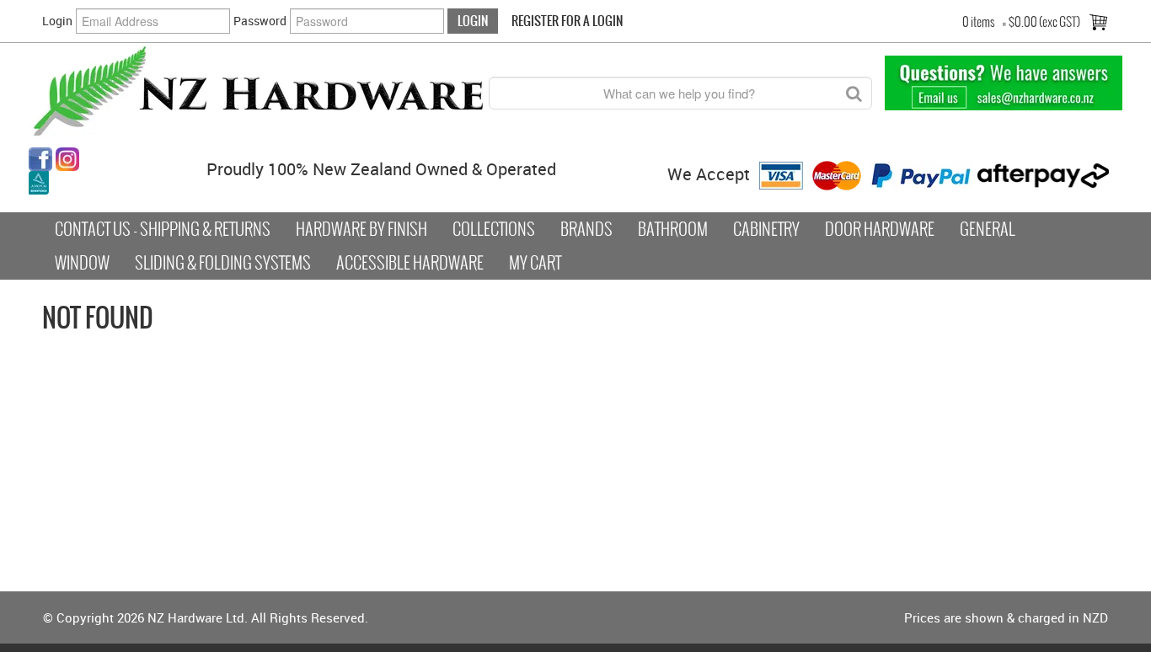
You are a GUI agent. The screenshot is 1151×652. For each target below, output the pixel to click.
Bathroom (673, 229)
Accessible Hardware (410, 263)
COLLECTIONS (493, 229)
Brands (586, 229)
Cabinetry (766, 229)
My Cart (535, 263)
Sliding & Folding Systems (223, 263)
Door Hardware (879, 229)
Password (259, 21)
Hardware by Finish (361, 229)
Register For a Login (567, 20)
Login (57, 21)
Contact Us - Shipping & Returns (162, 229)
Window (82, 263)
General (987, 229)
